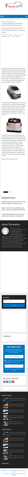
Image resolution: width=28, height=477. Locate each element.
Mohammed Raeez (8, 35)
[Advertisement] (14, 12)
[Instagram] (7, 382)
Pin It (10, 192)
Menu (2, 16)
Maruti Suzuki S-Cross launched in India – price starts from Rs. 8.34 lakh (13, 209)
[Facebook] (4, 382)
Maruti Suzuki (6, 36)
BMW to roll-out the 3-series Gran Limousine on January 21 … (17, 411)
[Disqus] (14, 273)
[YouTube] (13, 382)
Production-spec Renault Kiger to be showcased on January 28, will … (17, 400)
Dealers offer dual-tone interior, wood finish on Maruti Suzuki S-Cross (13, 202)
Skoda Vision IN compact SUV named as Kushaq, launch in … (17, 405)
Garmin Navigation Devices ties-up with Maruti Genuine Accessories (13, 215)
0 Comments (16, 36)
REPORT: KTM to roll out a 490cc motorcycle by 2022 (16, 422)
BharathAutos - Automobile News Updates (11, 470)
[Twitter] (10, 382)
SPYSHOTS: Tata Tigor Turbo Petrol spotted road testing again (16, 417)
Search (14, 305)
